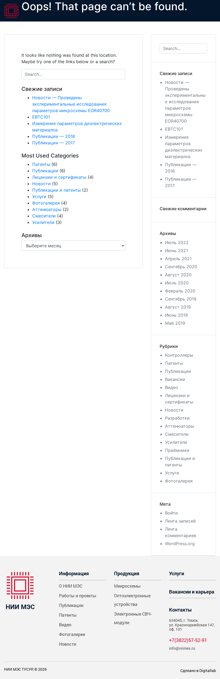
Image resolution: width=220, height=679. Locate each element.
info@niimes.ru (182, 648)
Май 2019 (175, 323)
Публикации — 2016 (53, 136)
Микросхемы (127, 586)
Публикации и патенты (56, 190)
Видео (171, 387)
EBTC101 (41, 117)
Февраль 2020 (180, 291)
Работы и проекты (77, 595)
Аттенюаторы (46, 209)
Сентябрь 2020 (181, 266)
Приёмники (177, 450)
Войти (171, 513)
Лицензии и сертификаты (59, 177)
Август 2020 (178, 274)
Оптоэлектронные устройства (132, 600)
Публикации (45, 170)
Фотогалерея (46, 203)
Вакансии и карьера (191, 591)
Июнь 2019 (176, 315)
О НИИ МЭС (70, 586)
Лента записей (180, 521)
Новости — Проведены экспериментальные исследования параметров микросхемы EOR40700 (71, 104)
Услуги (39, 196)
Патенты (41, 164)
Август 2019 (178, 307)
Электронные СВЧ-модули (133, 618)
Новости (41, 183)
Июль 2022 (177, 242)
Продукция (126, 573)
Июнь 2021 (176, 250)
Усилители (43, 222)
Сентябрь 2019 (180, 299)
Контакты (180, 609)
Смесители (44, 216)
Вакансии (175, 379)
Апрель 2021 (178, 258)
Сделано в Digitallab (198, 670)
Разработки (177, 418)
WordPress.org (180, 543)
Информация (74, 573)
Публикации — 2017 (53, 142)
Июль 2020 (177, 282)
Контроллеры (179, 355)
